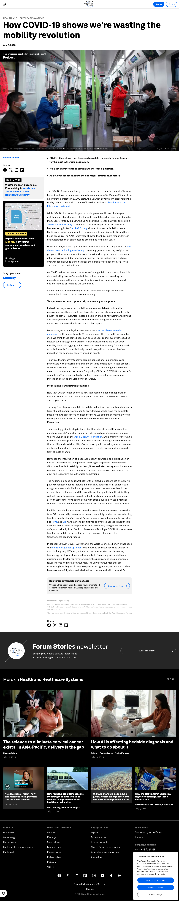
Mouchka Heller (11, 157)
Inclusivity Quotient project (66, 547)
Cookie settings (155, 894)
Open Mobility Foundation (88, 436)
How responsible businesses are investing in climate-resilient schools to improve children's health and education (65, 798)
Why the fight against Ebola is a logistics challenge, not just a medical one (153, 796)
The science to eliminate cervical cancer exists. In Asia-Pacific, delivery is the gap (43, 744)
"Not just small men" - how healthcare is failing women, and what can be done (21, 796)
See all (171, 679)
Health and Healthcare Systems (23, 18)
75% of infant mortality (59, 224)
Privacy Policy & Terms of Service (89, 884)
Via (64, 521)
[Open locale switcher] (3, 893)
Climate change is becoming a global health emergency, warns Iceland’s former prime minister (111, 796)
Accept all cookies (155, 887)
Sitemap (89, 889)
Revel (55, 521)
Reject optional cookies (155, 880)
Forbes (8, 57)
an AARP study (79, 228)
